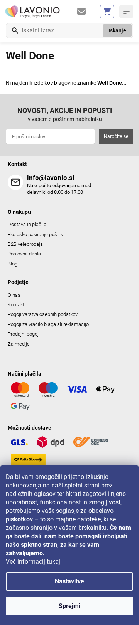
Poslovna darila (24, 254)
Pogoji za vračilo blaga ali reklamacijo (48, 324)
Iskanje (117, 30)
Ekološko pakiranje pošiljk (35, 234)
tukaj (53, 561)
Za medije (19, 344)
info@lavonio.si (51, 177)
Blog (12, 264)
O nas (14, 295)
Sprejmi (69, 606)
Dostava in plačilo (27, 224)
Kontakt (16, 304)
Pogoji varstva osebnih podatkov (43, 314)
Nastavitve (69, 581)
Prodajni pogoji (24, 334)
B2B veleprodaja (25, 244)
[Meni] (126, 11)
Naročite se (116, 136)
